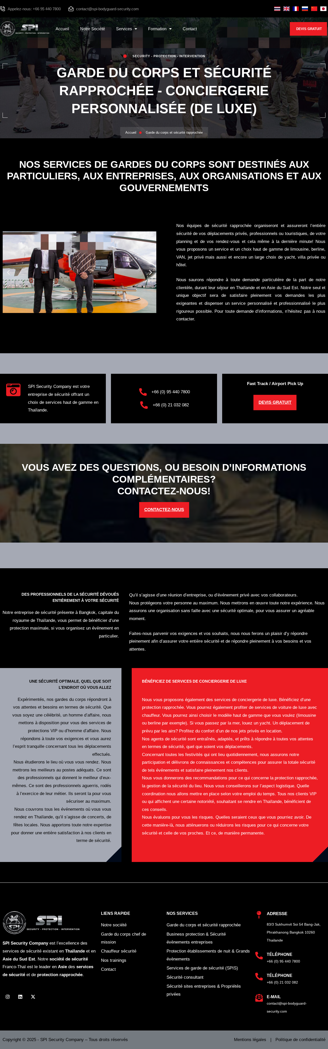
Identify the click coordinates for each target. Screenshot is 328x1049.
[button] (8, 272)
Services (124, 29)
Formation (157, 29)
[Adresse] (259, 915)
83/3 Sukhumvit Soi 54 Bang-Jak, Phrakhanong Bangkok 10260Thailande (294, 932)
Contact (190, 29)
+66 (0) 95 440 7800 (283, 961)
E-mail (274, 997)
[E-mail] (259, 998)
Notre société (92, 29)
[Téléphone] (259, 955)
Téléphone (279, 954)
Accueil (62, 29)
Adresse (277, 913)
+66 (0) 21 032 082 (282, 982)
